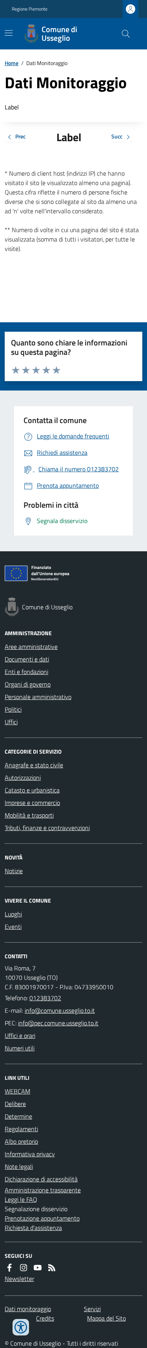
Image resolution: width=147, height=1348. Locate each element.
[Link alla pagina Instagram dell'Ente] (23, 1267)
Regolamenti (21, 1129)
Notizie (14, 871)
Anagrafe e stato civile (34, 765)
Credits (45, 1318)
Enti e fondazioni (26, 671)
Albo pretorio (21, 1141)
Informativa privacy (30, 1154)
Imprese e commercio (32, 802)
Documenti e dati (27, 659)
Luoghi (13, 914)
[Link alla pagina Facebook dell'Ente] (9, 1267)
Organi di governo (28, 684)
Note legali (19, 1166)
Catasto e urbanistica (32, 790)
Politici (13, 709)
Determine (18, 1116)
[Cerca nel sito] (122, 33)
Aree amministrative (31, 646)
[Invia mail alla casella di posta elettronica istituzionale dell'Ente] (60, 1010)
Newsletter (19, 1278)
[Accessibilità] (21, 1327)
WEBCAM (17, 1091)
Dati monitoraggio (28, 1308)
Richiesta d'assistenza (33, 1227)
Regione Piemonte (29, 9)
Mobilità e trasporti (29, 815)
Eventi (13, 926)
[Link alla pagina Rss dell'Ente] (51, 1267)
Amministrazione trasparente (43, 1190)
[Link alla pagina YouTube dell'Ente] (37, 1267)
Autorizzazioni (23, 777)
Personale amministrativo (38, 696)
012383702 (45, 998)
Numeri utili (19, 1048)
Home (11, 63)
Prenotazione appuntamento (42, 1218)
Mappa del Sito (106, 1318)
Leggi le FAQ (21, 1199)
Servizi (92, 1308)
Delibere (15, 1103)
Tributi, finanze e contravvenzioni (47, 827)
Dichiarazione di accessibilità (41, 1179)
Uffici (11, 722)
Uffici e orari (20, 1035)
